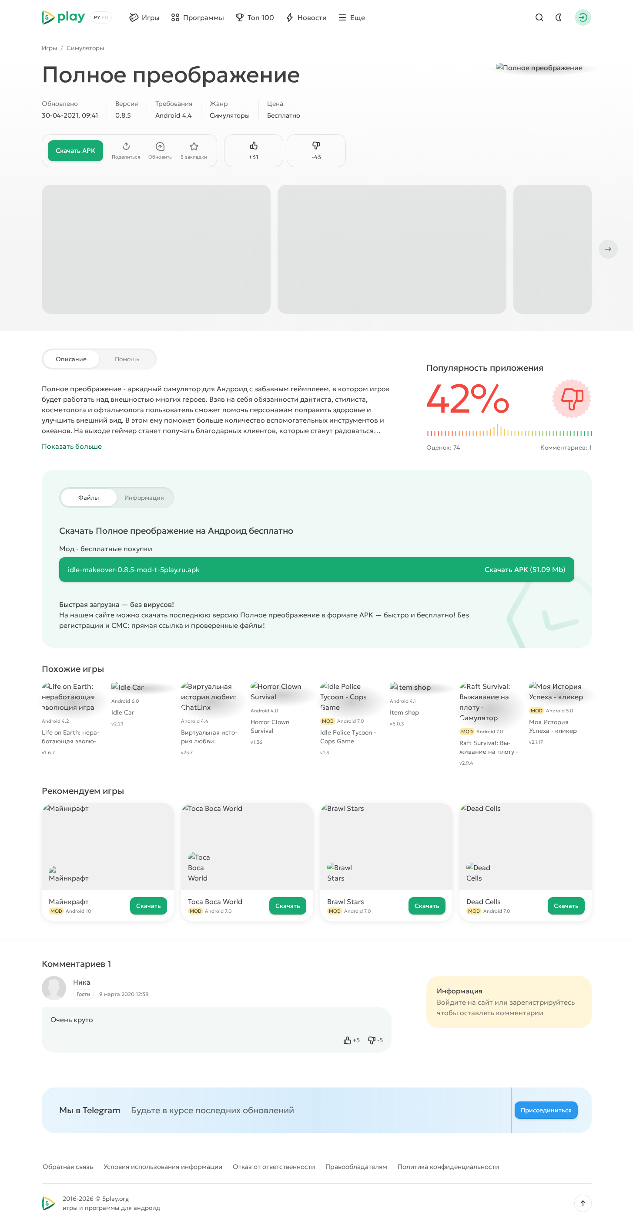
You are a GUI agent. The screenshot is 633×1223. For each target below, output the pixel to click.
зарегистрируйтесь (542, 1002)
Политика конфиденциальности (448, 1166)
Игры (49, 48)
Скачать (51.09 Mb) (525, 569)
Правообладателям (356, 1166)
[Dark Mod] (558, 17)
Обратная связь (68, 1166)
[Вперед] (607, 249)
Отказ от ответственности (274, 1166)
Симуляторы (85, 48)
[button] (583, 1203)
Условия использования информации (163, 1166)
